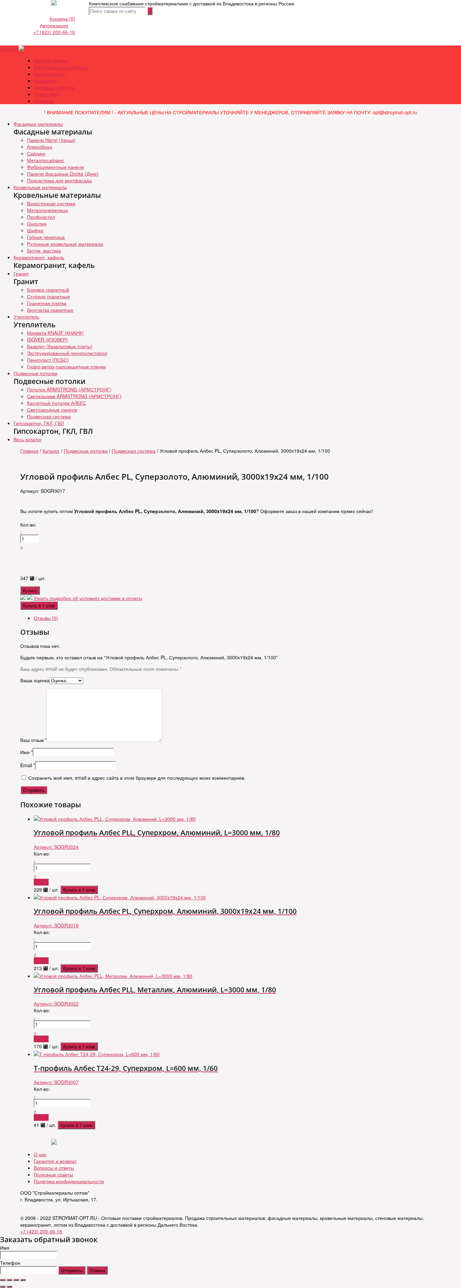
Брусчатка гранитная (50, 309)
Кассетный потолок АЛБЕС (56, 402)
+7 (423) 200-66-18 (54, 32)
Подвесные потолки (35, 373)
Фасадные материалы (38, 123)
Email (27, 765)
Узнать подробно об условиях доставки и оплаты (88, 598)
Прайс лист (46, 94)
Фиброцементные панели (55, 166)
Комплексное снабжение (61, 67)
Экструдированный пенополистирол (67, 353)
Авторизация (54, 25)
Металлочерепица (47, 210)
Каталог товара (50, 60)
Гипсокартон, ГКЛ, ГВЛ (38, 423)
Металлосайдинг (45, 160)
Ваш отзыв (33, 740)
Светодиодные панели (52, 409)
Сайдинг (36, 153)
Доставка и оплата (54, 87)
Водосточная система (51, 203)
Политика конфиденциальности (69, 1181)
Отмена (97, 1270)
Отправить (72, 1270)
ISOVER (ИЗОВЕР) (47, 339)
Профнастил (41, 216)
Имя (26, 752)
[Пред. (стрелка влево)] (2, 1287)
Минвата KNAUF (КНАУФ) (55, 332)
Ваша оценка (34, 680)
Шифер (35, 230)
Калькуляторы (49, 73)
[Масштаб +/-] (23, 1280)
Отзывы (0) (46, 618)
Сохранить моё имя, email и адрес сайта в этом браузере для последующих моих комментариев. (136, 777)
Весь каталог (27, 439)
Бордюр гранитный (48, 289)
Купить (30, 590)
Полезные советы (53, 1174)
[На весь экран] (16, 1280)
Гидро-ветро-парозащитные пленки (66, 366)
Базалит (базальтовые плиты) (59, 346)
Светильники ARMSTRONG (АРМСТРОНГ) (74, 396)
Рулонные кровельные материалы (65, 243)
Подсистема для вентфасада (59, 180)
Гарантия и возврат (55, 1161)
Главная (29, 450)
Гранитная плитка (46, 303)
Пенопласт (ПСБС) (48, 359)
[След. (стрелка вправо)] (9, 1287)
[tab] (237, 618)
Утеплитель (26, 316)
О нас (40, 1154)
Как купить (45, 80)
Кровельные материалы (40, 187)
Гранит (21, 273)
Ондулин (37, 223)
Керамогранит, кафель (38, 257)
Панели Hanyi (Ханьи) (51, 140)
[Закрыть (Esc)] (2, 1280)
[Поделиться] (9, 1280)
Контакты (44, 100)
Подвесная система (49, 416)
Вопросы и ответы (54, 1167)
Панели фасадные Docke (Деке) (63, 173)
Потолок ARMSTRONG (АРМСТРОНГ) (69, 389)
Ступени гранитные (48, 296)
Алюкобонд (39, 146)
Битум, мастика (44, 250)
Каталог (8, 49)
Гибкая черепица (46, 237)
